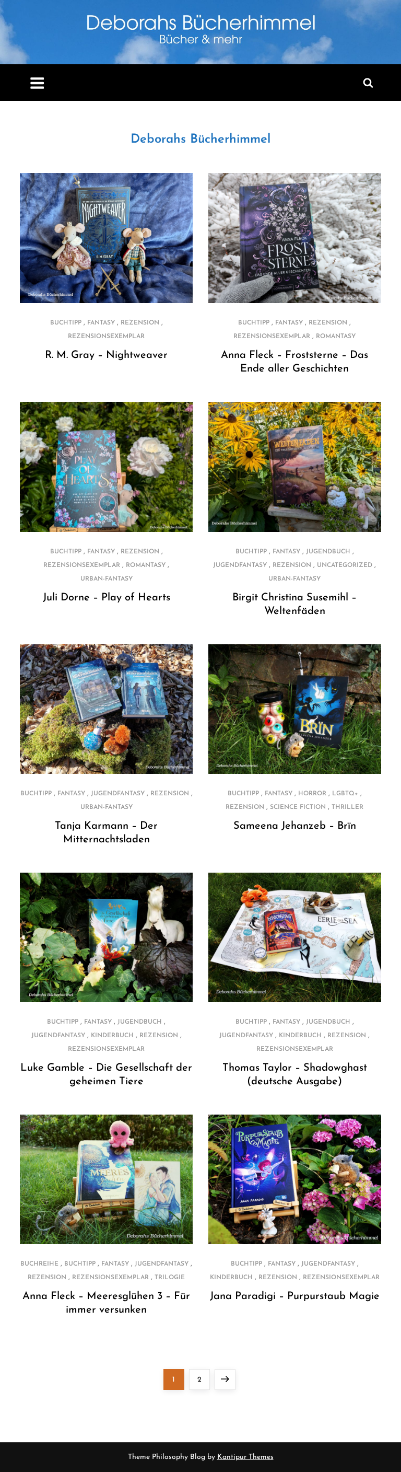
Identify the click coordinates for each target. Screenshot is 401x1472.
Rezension (140, 323)
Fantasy (101, 323)
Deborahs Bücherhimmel (200, 139)
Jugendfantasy (240, 565)
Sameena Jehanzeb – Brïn (294, 826)
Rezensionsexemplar (106, 336)
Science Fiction (298, 807)
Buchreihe (39, 1264)
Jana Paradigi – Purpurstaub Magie (295, 1296)
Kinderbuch (112, 1036)
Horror (312, 794)
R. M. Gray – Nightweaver (106, 355)
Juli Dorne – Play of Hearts (106, 598)
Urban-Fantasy (106, 579)
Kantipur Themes (245, 1457)
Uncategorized (344, 565)
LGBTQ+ (345, 794)
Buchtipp (65, 323)
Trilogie (170, 1277)
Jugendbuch (328, 552)
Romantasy (336, 336)
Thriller (347, 807)
